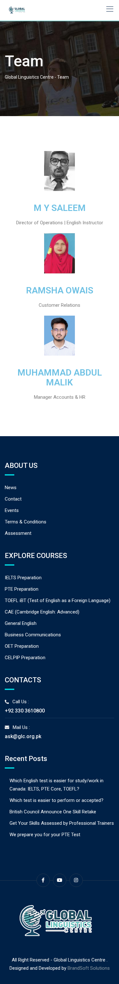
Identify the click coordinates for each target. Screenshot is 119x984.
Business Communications (33, 635)
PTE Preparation (21, 589)
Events (12, 510)
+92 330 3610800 (25, 711)
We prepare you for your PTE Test (45, 834)
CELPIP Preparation (25, 657)
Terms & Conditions (25, 522)
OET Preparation (22, 646)
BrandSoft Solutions (89, 968)
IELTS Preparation (23, 578)
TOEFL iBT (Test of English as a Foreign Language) (57, 600)
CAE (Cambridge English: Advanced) (42, 612)
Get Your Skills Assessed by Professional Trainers (62, 823)
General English (20, 623)
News (11, 487)
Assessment (18, 533)
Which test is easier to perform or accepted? (56, 800)
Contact (13, 499)
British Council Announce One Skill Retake (53, 812)
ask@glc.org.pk (23, 736)
